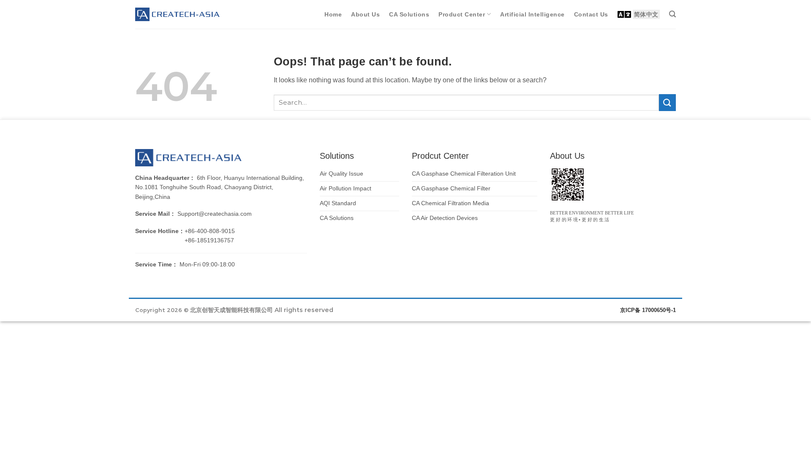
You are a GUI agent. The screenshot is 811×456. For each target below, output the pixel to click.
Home (333, 14)
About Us (365, 14)
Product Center (461, 14)
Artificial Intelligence (532, 14)
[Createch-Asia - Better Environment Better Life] (177, 14)
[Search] (672, 14)
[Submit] (667, 102)
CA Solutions (409, 14)
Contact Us (591, 14)
